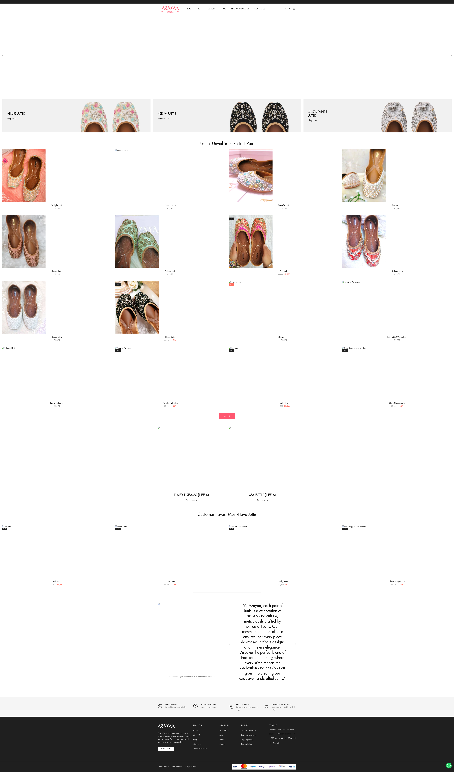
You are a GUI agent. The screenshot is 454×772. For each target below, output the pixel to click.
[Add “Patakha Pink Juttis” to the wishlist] (221, 351)
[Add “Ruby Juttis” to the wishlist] (335, 530)
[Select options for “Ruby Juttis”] (334, 536)
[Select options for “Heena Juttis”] (221, 291)
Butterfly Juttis (283, 205)
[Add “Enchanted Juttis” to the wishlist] (108, 351)
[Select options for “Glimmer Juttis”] (334, 291)
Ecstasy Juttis (170, 581)
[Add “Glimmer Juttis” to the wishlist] (335, 285)
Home (189, 9)
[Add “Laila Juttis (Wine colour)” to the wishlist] (448, 285)
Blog (224, 9)
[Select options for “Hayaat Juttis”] (107, 225)
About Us (212, 9)
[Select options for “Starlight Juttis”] (107, 160)
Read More (165, 749)
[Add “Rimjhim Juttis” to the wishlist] (448, 154)
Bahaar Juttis (170, 271)
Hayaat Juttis (57, 271)
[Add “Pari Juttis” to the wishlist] (335, 220)
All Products (224, 730)
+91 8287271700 (289, 730)
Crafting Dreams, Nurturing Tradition (171, 12)
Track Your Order (200, 749)
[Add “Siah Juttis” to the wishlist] (335, 351)
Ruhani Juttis (57, 337)
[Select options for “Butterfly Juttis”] (334, 160)
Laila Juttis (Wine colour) (397, 337)
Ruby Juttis (283, 581)
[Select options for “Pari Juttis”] (334, 225)
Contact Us (259, 9)
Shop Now (190, 500)
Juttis (221, 735)
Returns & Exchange (240, 9)
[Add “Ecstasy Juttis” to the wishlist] (221, 530)
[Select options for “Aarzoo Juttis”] (221, 160)
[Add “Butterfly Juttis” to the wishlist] (335, 154)
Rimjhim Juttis (397, 205)
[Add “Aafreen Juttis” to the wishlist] (448, 220)
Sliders (222, 744)
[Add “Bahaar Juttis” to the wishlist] (221, 220)
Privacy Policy (246, 744)
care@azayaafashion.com (285, 734)
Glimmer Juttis (283, 337)
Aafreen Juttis (397, 271)
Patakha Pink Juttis (170, 403)
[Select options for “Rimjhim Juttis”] (448, 160)
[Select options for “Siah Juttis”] (334, 357)
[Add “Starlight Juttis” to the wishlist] (108, 154)
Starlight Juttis (56, 205)
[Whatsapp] (278, 744)
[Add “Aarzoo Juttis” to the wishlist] (221, 154)
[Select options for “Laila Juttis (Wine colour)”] (448, 291)
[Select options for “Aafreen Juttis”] (448, 225)
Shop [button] (199, 9)
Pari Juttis (284, 271)
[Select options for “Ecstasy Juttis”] (221, 536)
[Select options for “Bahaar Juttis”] (221, 225)
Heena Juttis (170, 337)
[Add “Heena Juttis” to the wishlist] (221, 285)
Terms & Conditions (248, 730)
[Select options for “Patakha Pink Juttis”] (221, 357)
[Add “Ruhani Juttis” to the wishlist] (108, 285)
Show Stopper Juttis (397, 403)
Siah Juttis (284, 403)
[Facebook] (270, 743)
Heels (222, 740)
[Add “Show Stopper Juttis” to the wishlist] (448, 351)
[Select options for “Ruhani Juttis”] (107, 291)
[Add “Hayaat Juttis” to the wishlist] (108, 220)
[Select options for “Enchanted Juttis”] (107, 357)
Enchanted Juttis (56, 403)
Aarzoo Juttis (170, 205)
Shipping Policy (247, 740)
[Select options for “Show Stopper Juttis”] (448, 357)
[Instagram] (274, 744)
